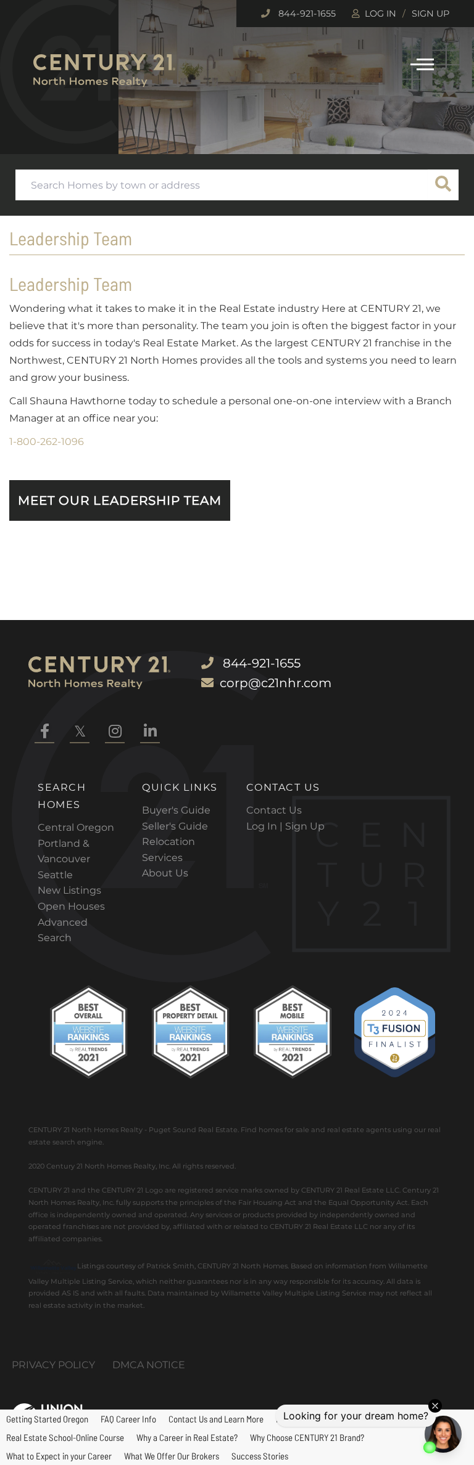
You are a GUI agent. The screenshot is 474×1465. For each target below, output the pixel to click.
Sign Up (430, 13)
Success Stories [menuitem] (259, 1455)
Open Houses (71, 906)
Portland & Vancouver (64, 851)
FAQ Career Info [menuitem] (128, 1418)
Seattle (55, 875)
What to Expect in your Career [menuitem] (59, 1455)
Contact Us (274, 810)
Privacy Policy (53, 1365)
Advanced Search (63, 930)
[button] (443, 184)
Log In (380, 13)
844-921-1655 (306, 13)
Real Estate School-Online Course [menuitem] (65, 1437)
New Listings (69, 890)
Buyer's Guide (176, 810)
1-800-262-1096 (46, 441)
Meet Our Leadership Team (120, 500)
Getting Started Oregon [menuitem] (47, 1418)
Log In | (265, 826)
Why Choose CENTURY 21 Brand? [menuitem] (307, 1437)
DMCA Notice (148, 1365)
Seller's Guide (175, 826)
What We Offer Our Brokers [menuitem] (171, 1455)
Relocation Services (168, 849)
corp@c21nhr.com (275, 682)
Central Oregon (76, 827)
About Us (165, 873)
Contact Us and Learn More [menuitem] (216, 1418)
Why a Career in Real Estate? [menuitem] (187, 1437)
